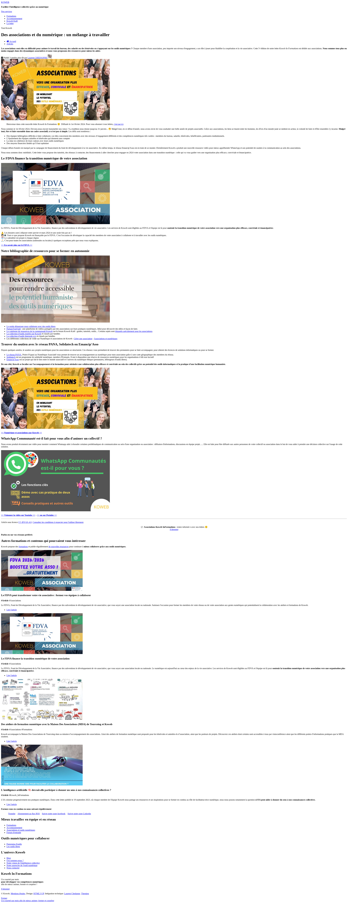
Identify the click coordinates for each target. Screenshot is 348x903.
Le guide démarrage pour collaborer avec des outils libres (31, 326)
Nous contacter (13, 868)
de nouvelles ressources (59, 546)
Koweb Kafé (12, 21)
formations (23, 546)
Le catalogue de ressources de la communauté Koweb (30, 331)
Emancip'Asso (13, 359)
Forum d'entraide (14, 832)
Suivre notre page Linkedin (79, 813)
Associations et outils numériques (21, 830)
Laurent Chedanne (72, 893)
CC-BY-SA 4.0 (25, 522)
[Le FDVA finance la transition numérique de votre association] (55, 223)
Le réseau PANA (14, 355)
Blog (9, 858)
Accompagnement (14, 18)
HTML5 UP (38, 893)
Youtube (11, 813)
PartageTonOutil (14, 329)
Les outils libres (13, 846)
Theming (85, 893)
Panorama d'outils (14, 844)
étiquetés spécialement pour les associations (133, 331)
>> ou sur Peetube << (47, 515)
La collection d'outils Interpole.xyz (21, 336)
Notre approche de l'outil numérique (22, 865)
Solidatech (11, 357)
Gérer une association (83, 338)
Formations (11, 16)
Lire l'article (12, 610)
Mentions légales (18, 893)
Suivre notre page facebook (53, 813)
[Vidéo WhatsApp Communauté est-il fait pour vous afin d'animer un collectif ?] (55, 510)
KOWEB (5, 2)
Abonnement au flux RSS (29, 813)
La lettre (10, 23)
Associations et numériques (105, 338)
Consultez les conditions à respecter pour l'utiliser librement (58, 522)
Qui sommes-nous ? (15, 860)
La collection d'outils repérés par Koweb (24, 334)
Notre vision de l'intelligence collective (23, 863)
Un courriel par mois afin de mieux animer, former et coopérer (27, 900)
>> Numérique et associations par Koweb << (21, 433)
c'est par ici (118, 124)
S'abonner (174, 529)
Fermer (4, 898)
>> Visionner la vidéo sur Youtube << (18, 515)
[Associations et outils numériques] (55, 428)
